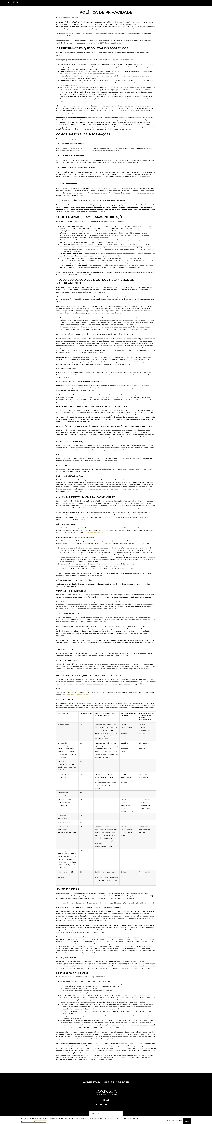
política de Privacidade (40, 1120)
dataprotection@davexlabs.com (77, 694)
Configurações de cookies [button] (174, 1120)
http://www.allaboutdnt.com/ (94, 532)
